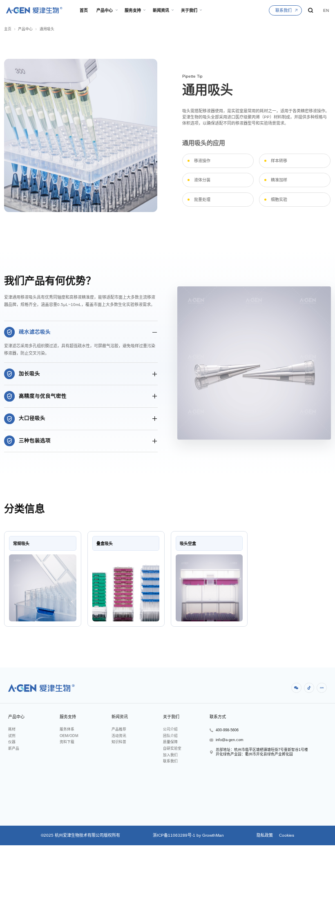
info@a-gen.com (229, 740)
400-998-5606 (227, 730)
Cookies (286, 835)
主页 (7, 29)
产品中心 (25, 29)
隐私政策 (265, 835)
